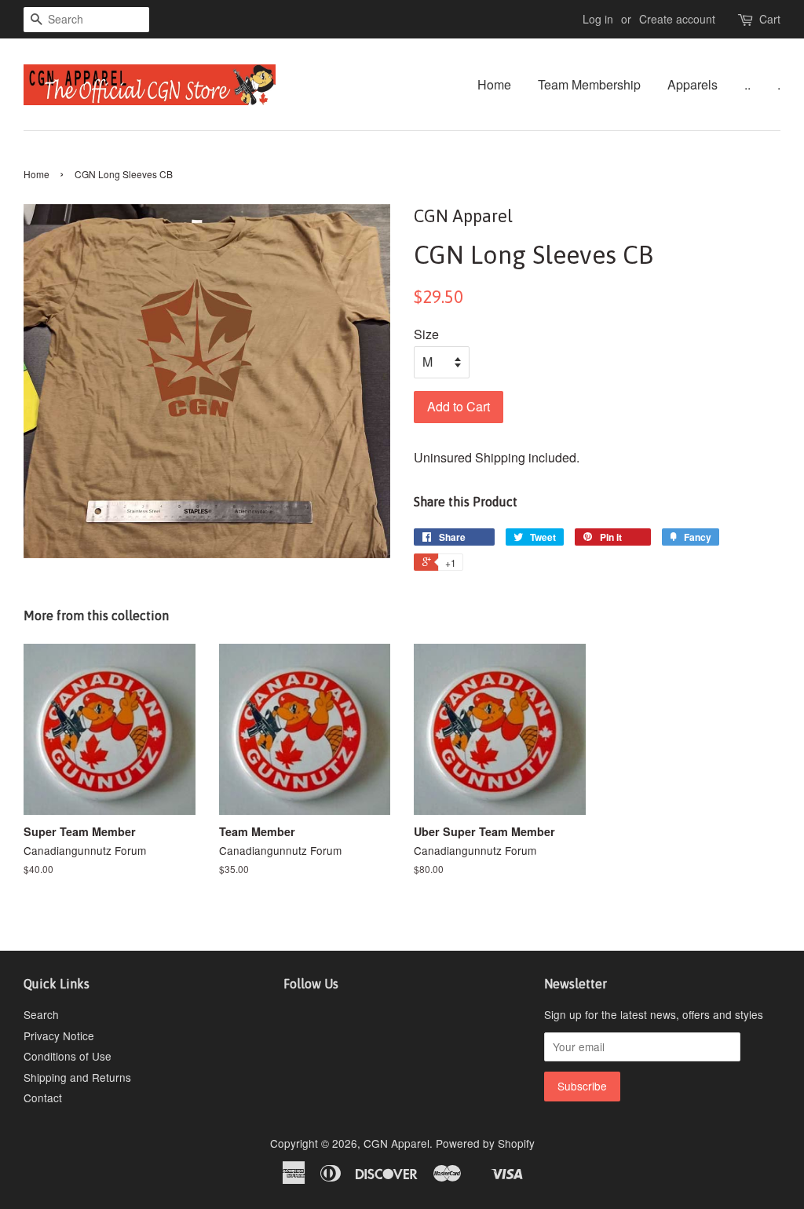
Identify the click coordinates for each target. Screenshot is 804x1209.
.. (747, 84)
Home (494, 84)
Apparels (692, 84)
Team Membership (589, 84)
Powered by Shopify (485, 1143)
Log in (598, 19)
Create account (677, 19)
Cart (769, 19)
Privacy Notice (59, 1035)
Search (41, 1014)
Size (426, 334)
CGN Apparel (396, 1143)
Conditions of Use (67, 1056)
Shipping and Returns (77, 1077)
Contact (43, 1097)
